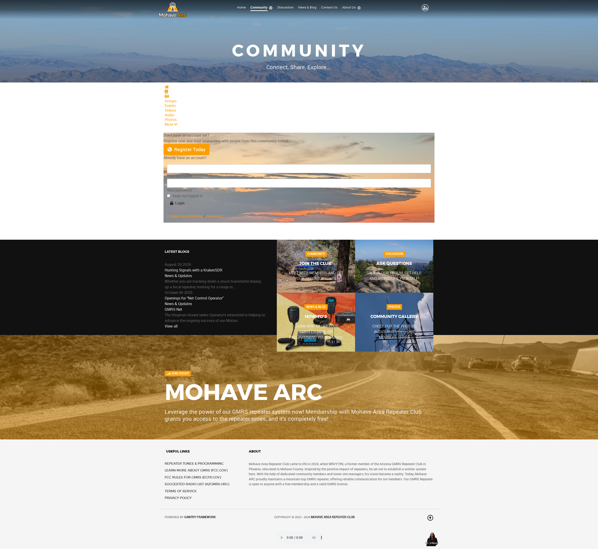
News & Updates (178, 276)
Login (179, 203)
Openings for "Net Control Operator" (194, 298)
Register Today (189, 149)
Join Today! (179, 373)
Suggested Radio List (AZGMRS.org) (197, 484)
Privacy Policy (178, 498)
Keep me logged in (187, 196)
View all (171, 326)
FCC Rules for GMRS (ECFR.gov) (193, 477)
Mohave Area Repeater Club (333, 517)
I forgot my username (185, 216)
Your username (179, 176)
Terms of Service (181, 491)
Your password (179, 190)
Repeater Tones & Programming (194, 464)
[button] (299, 124)
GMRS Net (173, 309)
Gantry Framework (200, 517)
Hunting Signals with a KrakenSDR (193, 270)
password (214, 216)
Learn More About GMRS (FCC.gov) (196, 470)
